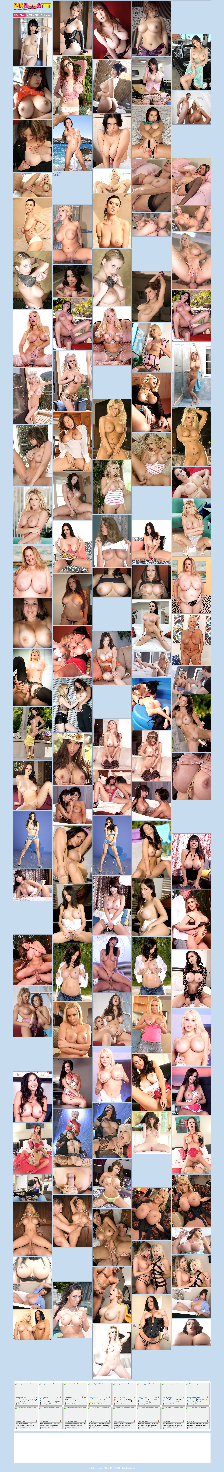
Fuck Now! (45, 15)
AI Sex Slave (19, 15)
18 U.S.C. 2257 (111, 1468)
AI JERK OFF (32, 15)
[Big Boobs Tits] (32, 6)
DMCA (121, 1468)
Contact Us (130, 1468)
